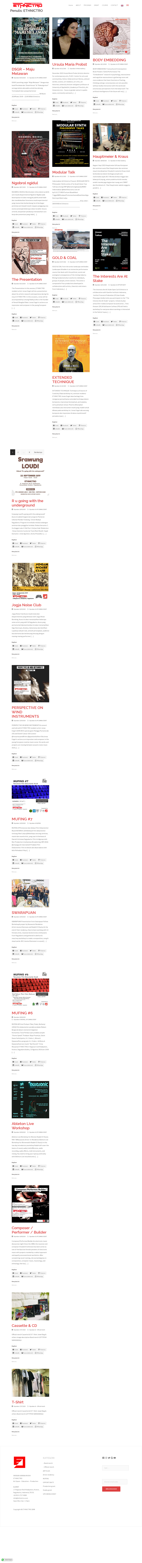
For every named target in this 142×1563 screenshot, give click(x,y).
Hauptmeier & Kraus (110, 156)
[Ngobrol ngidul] (30, 154)
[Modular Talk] (71, 143)
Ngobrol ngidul (25, 183)
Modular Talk (63, 172)
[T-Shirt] (30, 1383)
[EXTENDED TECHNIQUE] (71, 353)
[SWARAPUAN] (30, 893)
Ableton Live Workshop (23, 1125)
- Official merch (40, 1330)
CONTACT (114, 5)
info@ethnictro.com (20, 1498)
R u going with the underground (27, 503)
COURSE (105, 5)
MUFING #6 (22, 1013)
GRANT (96, 5)
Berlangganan (111, 1489)
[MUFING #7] (30, 795)
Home (71, 5)
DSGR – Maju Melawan (23, 71)
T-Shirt (18, 1402)
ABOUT (78, 5)
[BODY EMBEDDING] (111, 36)
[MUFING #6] (30, 988)
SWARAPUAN (24, 912)
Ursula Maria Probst (69, 64)
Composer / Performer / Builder (29, 1230)
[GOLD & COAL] (71, 240)
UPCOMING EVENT (41, 78)
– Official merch (48, 1467)
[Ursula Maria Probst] (71, 38)
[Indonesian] (127, 5)
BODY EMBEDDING (109, 60)
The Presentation (27, 279)
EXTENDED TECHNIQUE (63, 379)
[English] (122, 5)
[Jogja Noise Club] (30, 581)
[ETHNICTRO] (27, 5)
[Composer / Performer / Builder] (30, 1204)
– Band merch (48, 1463)
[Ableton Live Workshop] (30, 1099)
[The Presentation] (30, 255)
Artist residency (81, 68)
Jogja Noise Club (26, 605)
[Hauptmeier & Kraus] (111, 137)
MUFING (38, 823)
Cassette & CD (24, 1325)
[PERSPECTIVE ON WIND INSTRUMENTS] (30, 683)
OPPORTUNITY (121, 285)
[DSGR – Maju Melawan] (30, 40)
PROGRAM (87, 5)
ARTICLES (46, 1471)
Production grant (49, 1486)
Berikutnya (38, 452)
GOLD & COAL (64, 257)
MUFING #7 (22, 819)
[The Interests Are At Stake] (111, 250)
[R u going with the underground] (30, 476)
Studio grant (47, 1490)
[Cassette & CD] (30, 1306)
